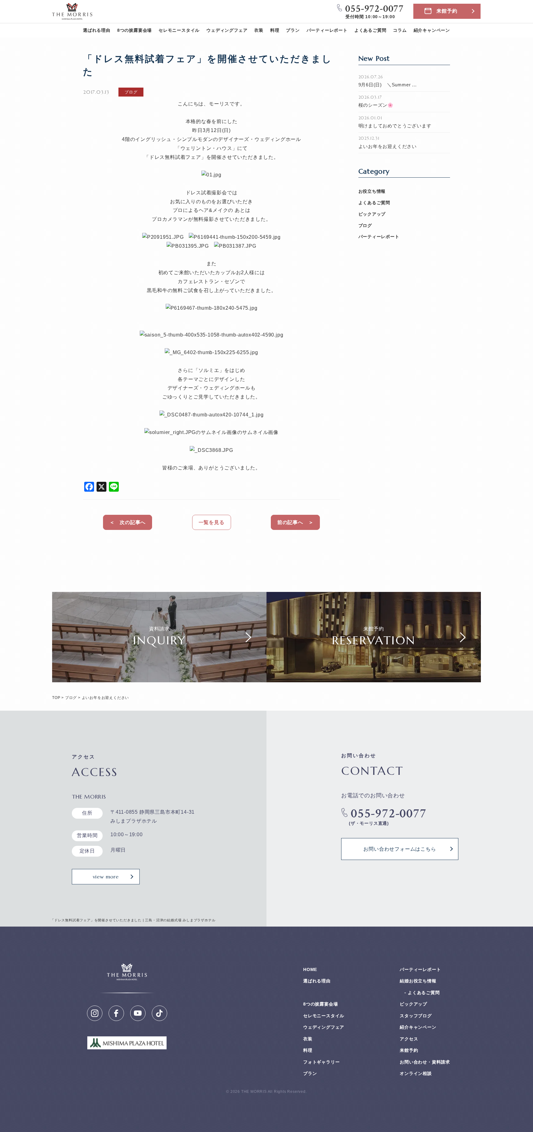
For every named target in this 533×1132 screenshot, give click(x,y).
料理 (274, 30)
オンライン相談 (416, 1073)
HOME (310, 969)
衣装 (258, 30)
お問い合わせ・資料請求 (425, 1062)
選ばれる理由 (96, 30)
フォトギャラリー (321, 1062)
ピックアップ (372, 214)
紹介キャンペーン (432, 30)
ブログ (365, 225)
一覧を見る (212, 522)
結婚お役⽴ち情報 (418, 980)
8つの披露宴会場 (134, 30)
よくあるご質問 (370, 30)
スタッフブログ (416, 1015)
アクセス (409, 1038)
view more (106, 877)
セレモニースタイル (179, 30)
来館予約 (446, 11)
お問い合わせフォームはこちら (399, 849)
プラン (293, 30)
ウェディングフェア (226, 30)
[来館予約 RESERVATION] (373, 677)
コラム (400, 30)
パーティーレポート (327, 30)
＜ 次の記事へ (127, 522)
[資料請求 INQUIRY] (159, 677)
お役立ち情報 (372, 191)
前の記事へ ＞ (295, 522)
